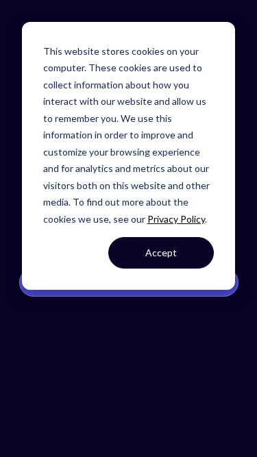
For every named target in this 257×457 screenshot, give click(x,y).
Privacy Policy (176, 219)
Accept (161, 252)
